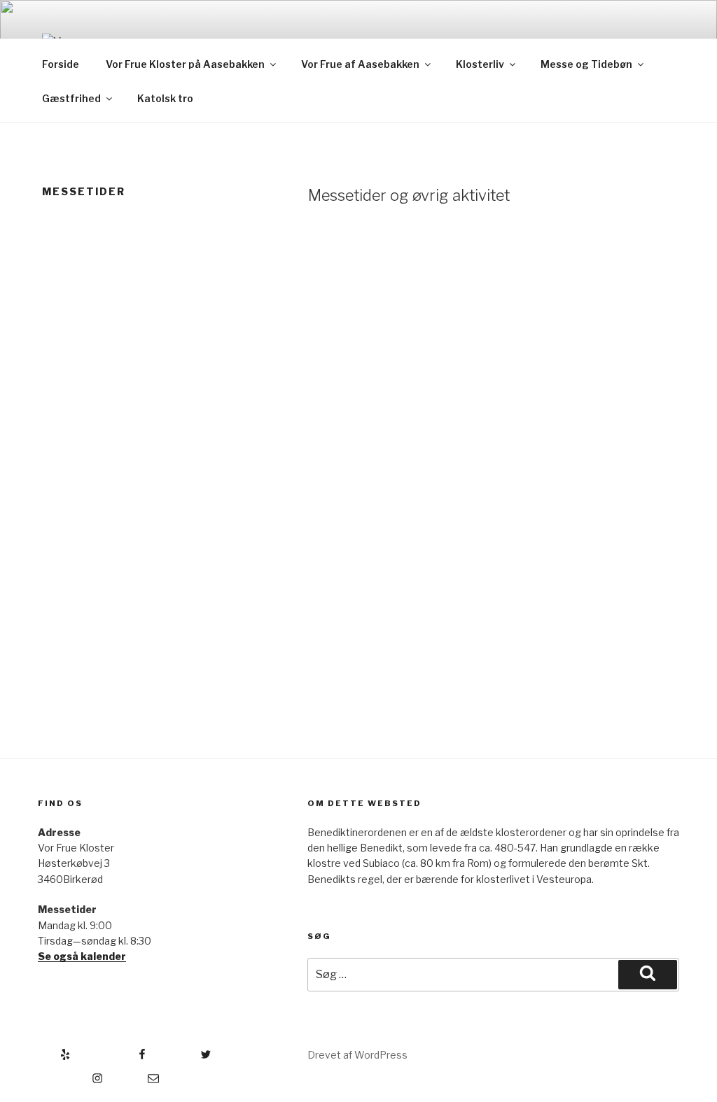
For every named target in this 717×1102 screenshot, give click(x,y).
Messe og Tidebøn (586, 64)
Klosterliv (480, 64)
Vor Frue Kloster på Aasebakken (185, 64)
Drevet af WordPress (357, 1055)
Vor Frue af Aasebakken (360, 64)
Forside (60, 64)
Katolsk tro (165, 98)
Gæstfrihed (71, 98)
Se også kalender (82, 956)
